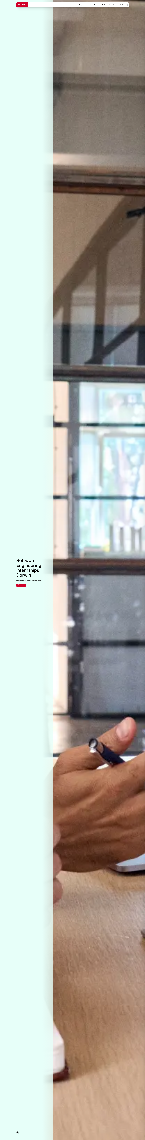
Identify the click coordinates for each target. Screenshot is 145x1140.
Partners (96, 4)
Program (81, 4)
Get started (21, 585)
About (89, 4)
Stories (104, 4)
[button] (72, 5)
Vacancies (112, 4)
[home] (22, 4)
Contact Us (123, 4)
